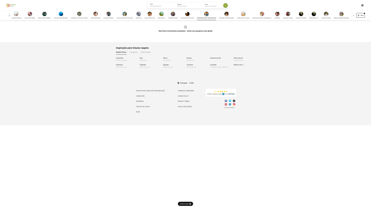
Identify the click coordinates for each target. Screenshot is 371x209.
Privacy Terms (183, 101)
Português (183, 83)
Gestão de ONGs (301, 18)
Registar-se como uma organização (150, 91)
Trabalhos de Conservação (79, 18)
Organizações (146, 52)
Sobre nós (140, 96)
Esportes (139, 18)
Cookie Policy (183, 96)
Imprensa (140, 101)
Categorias (133, 52)
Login (2, 81)
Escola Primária (108, 18)
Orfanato (277, 18)
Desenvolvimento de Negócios (262, 18)
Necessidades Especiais (341, 18)
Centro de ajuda (143, 106)
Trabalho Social (173, 18)
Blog (138, 112)
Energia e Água (288, 18)
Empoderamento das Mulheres (206, 18)
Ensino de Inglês (30, 18)
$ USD (191, 83)
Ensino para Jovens (243, 18)
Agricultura (161, 18)
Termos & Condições (186, 91)
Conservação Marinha (61, 18)
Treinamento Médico (44, 18)
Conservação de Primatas (125, 18)
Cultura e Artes (326, 18)
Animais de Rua (95, 18)
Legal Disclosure (185, 106)
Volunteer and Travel (187, 18)
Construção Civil (150, 18)
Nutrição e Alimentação (226, 18)
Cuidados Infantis (16, 18)
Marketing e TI (313, 18)
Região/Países (121, 52)
